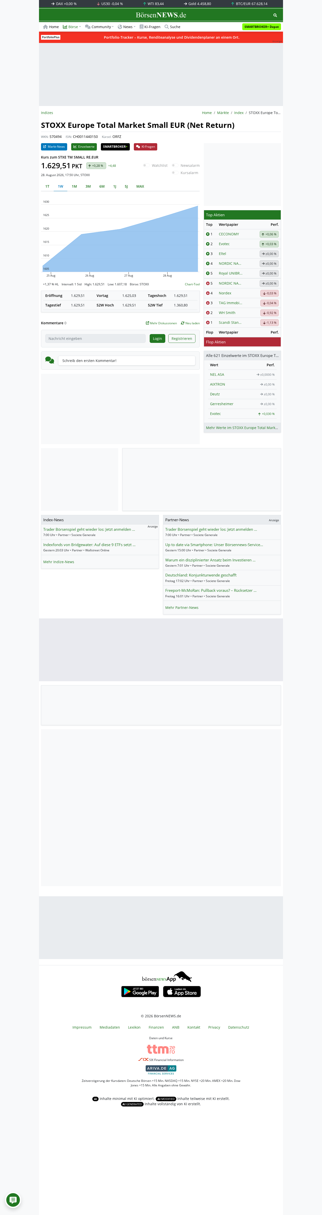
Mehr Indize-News (58, 561)
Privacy (214, 1027)
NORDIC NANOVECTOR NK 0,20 (231, 263)
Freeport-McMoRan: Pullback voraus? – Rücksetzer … (211, 590)
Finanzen (156, 1027)
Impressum (82, 1027)
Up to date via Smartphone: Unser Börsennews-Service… (214, 544)
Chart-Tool (192, 284)
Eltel (222, 253)
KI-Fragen (152, 26)
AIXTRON (217, 384)
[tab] (47, 186)
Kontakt (193, 1027)
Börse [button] (73, 26)
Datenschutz (238, 1027)
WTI (155, 3)
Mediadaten (110, 1027)
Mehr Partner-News (181, 607)
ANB (175, 1027)
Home (54, 26)
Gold (199, 3)
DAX (66, 3)
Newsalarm (190, 165)
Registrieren (182, 338)
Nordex (225, 293)
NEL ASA (217, 374)
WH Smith (227, 312)
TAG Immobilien (231, 302)
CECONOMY (229, 234)
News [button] (128, 26)
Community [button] (101, 26)
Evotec (224, 243)
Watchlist (160, 165)
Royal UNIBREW (231, 273)
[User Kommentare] (13, 1200)
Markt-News (56, 146)
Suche (175, 26)
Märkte (223, 112)
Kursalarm (189, 172)
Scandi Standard (231, 322)
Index (239, 112)
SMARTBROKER (115, 146)
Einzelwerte (86, 146)
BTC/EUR (251, 3)
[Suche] (275, 15)
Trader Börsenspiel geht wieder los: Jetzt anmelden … (89, 529)
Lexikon (134, 1027)
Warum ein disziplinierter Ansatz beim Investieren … (210, 559)
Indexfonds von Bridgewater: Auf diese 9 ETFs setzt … (89, 544)
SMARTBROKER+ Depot (262, 27)
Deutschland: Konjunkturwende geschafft (200, 574)
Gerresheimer (221, 403)
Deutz (215, 394)
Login (157, 338)
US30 (111, 3)
